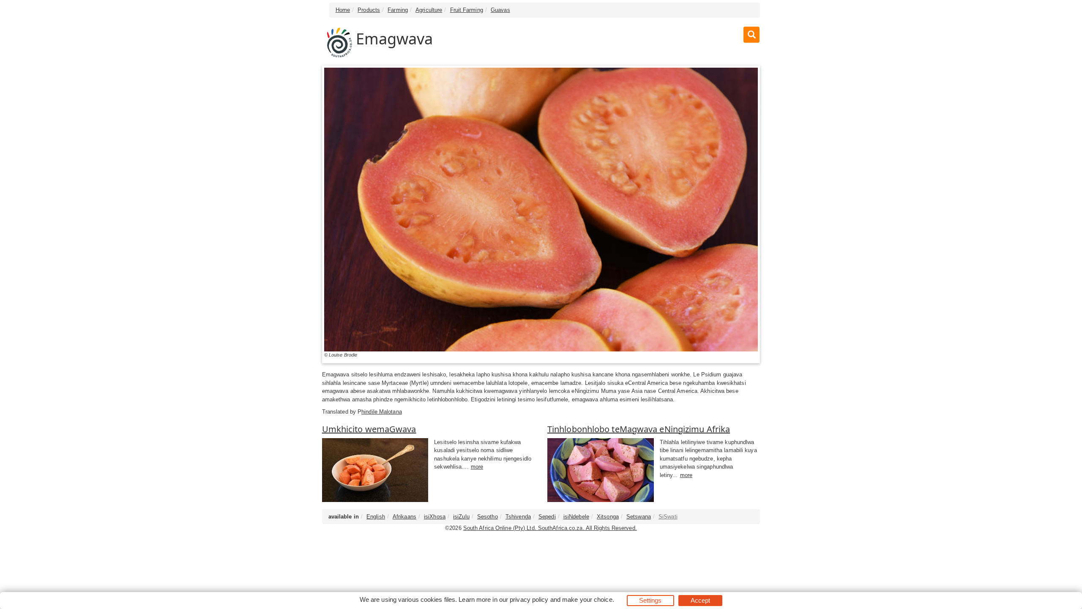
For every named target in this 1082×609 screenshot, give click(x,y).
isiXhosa (434, 516)
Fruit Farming (466, 10)
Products (369, 10)
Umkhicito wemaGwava (369, 429)
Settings (650, 600)
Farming (398, 10)
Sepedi (547, 516)
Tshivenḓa (518, 516)
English (375, 516)
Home (343, 10)
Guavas (500, 10)
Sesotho (487, 516)
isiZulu (461, 516)
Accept (700, 600)
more (477, 467)
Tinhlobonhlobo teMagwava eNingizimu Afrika (638, 429)
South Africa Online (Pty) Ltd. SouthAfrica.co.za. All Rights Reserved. (550, 528)
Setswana (638, 516)
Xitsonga (608, 516)
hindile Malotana (381, 412)
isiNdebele (576, 516)
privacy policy (529, 599)
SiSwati (668, 516)
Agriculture (428, 10)
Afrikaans (404, 516)
